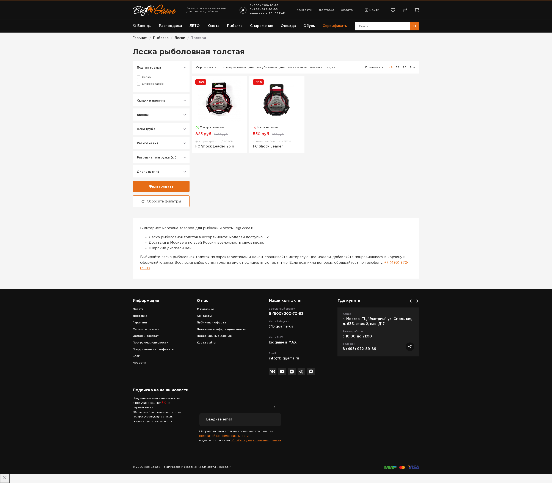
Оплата (347, 10)
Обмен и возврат (146, 336)
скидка (331, 67)
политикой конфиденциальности (224, 436)
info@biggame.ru (284, 358)
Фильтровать (161, 186)
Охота (214, 26)
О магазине (205, 309)
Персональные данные (214, 336)
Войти (374, 10)
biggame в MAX (283, 342)
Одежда (288, 26)
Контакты (304, 10)
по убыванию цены (271, 67)
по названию (297, 67)
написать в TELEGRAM (267, 13)
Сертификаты (335, 26)
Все (412, 67)
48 (391, 67)
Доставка (326, 10)
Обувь (309, 26)
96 (404, 67)
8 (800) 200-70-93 (264, 5)
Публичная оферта (211, 322)
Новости (139, 363)
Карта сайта (206, 343)
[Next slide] (417, 301)
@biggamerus (281, 326)
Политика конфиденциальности (221, 329)
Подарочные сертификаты (153, 349)
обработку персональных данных (256, 440)
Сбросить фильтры (164, 201)
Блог (136, 356)
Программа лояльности (150, 343)
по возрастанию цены (238, 67)
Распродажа (170, 26)
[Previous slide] (411, 301)
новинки (316, 67)
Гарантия (140, 322)
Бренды (144, 26)
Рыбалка (235, 26)
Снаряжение (261, 26)
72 (397, 67)
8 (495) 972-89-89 (263, 9)
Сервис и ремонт (146, 329)
